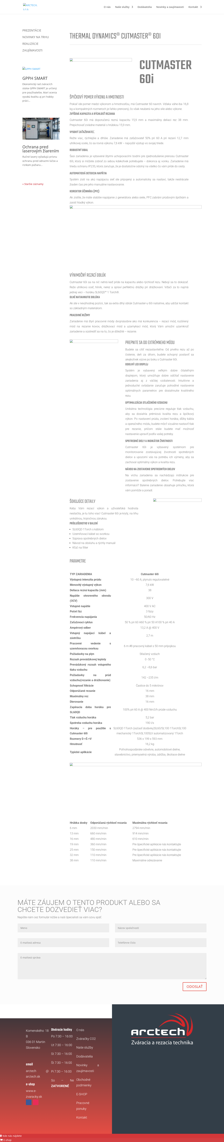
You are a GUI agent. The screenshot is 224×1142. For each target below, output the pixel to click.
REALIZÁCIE (30, 44)
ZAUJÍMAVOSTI (32, 50)
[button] (11, 1135)
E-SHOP (81, 1094)
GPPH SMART (35, 78)
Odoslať (195, 986)
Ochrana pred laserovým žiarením (40, 149)
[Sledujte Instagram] (35, 1102)
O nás (107, 7)
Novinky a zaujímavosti (170, 7)
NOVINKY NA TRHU (35, 37)
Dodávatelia (145, 7)
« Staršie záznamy (32, 184)
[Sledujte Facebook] (28, 1102)
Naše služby (122, 7)
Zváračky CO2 (86, 1039)
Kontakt (193, 7)
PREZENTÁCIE (31, 30)
